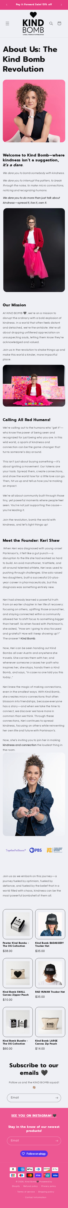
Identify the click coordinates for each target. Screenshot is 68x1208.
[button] (7, 23)
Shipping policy (46, 1192)
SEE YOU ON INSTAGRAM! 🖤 (33, 1115)
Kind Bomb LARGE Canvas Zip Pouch (46, 1042)
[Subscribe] (57, 1098)
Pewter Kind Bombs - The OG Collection (16, 945)
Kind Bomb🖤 (32, 1182)
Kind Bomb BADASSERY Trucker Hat (49, 945)
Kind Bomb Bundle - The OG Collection (15, 1042)
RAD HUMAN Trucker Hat (50, 992)
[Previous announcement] (6, 5)
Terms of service (26, 1192)
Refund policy (30, 1186)
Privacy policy (48, 1186)
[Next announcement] (61, 5)
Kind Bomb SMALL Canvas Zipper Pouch (16, 994)
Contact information (35, 1197)
